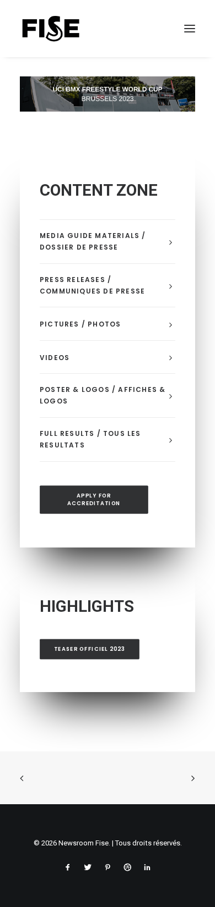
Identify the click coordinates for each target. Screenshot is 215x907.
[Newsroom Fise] (51, 28)
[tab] (107, 242)
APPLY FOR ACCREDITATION (93, 499)
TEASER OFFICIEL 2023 (90, 649)
